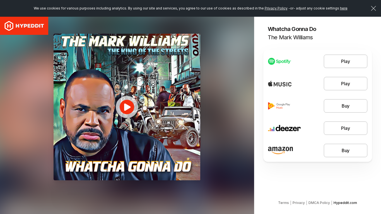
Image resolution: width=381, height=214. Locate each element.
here (344, 8)
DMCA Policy (319, 203)
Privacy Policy (276, 8)
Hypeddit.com (345, 203)
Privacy (299, 203)
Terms (283, 203)
